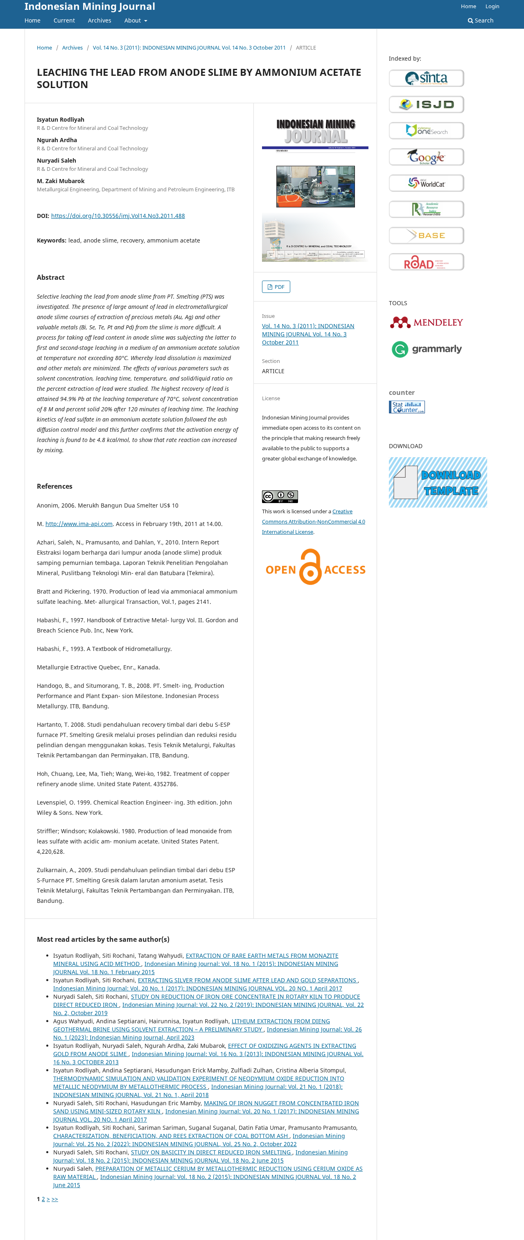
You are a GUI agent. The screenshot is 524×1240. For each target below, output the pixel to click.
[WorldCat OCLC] (426, 189)
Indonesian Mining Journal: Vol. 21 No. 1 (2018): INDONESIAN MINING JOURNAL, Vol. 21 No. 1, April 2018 (198, 1091)
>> (55, 1199)
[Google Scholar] (426, 163)
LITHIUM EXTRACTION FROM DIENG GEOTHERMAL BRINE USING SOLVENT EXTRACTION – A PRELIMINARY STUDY (191, 1025)
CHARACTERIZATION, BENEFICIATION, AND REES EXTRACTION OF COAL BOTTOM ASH (171, 1136)
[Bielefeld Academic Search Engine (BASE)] (426, 242)
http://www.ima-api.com (79, 524)
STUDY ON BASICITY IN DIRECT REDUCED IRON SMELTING (211, 1152)
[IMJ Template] (438, 505)
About (133, 20)
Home (33, 20)
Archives (99, 20)
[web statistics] (407, 411)
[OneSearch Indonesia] (426, 137)
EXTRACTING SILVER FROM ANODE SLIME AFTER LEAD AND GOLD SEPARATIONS (248, 980)
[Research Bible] (426, 216)
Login (492, 6)
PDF (279, 286)
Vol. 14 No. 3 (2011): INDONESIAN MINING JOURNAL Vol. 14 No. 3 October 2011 (189, 47)
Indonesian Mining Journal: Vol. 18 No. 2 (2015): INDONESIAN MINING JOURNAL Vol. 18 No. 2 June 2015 (200, 1156)
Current (64, 20)
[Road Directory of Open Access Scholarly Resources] (426, 268)
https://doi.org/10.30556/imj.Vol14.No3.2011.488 (118, 216)
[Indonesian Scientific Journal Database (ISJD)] (426, 111)
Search (483, 20)
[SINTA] (426, 84)
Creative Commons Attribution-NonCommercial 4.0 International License (313, 521)
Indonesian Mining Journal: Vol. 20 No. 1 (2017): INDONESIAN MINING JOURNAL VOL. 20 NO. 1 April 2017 (197, 988)
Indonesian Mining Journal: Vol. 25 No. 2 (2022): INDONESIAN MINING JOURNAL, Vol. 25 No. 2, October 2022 (199, 1140)
